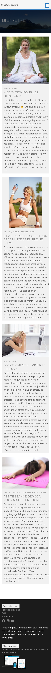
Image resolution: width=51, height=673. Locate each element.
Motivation (24, 232)
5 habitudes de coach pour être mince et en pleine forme (26, 239)
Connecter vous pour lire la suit (24, 317)
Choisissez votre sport (22, 492)
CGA (4, 613)
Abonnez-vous (10, 646)
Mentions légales (11, 610)
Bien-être (7, 88)
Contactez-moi (11, 606)
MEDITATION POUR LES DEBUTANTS (21, 94)
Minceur (15, 232)
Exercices (36, 492)
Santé (14, 88)
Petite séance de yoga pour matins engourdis (23, 498)
